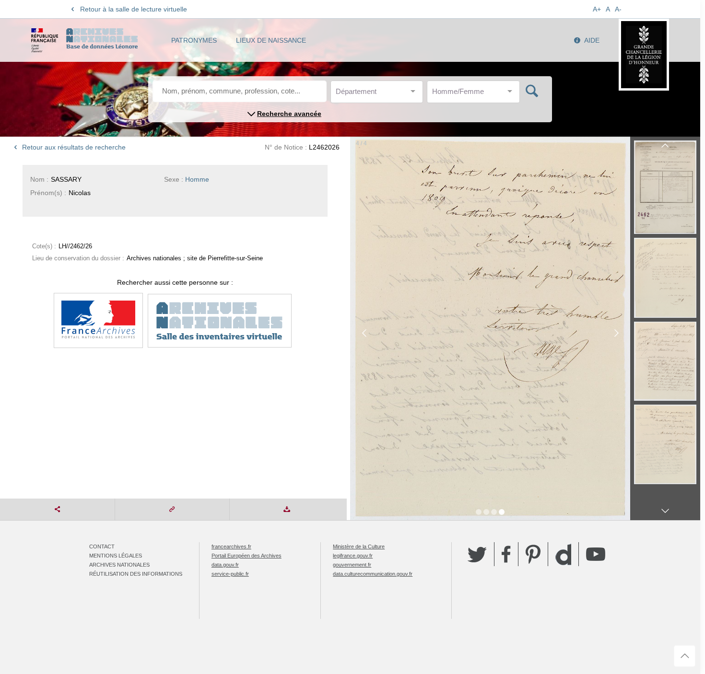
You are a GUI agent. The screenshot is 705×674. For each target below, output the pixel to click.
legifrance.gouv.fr (353, 555)
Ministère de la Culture (359, 546)
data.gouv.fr (225, 565)
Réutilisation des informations (135, 574)
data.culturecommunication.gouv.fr (372, 574)
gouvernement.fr (352, 565)
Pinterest (533, 554)
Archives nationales (119, 565)
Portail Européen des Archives (247, 555)
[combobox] (379, 94)
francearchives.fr (231, 546)
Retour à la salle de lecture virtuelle (133, 9)
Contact (102, 546)
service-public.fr (230, 574)
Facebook (506, 554)
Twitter (477, 554)
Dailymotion (563, 554)
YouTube (595, 554)
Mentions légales (115, 555)
